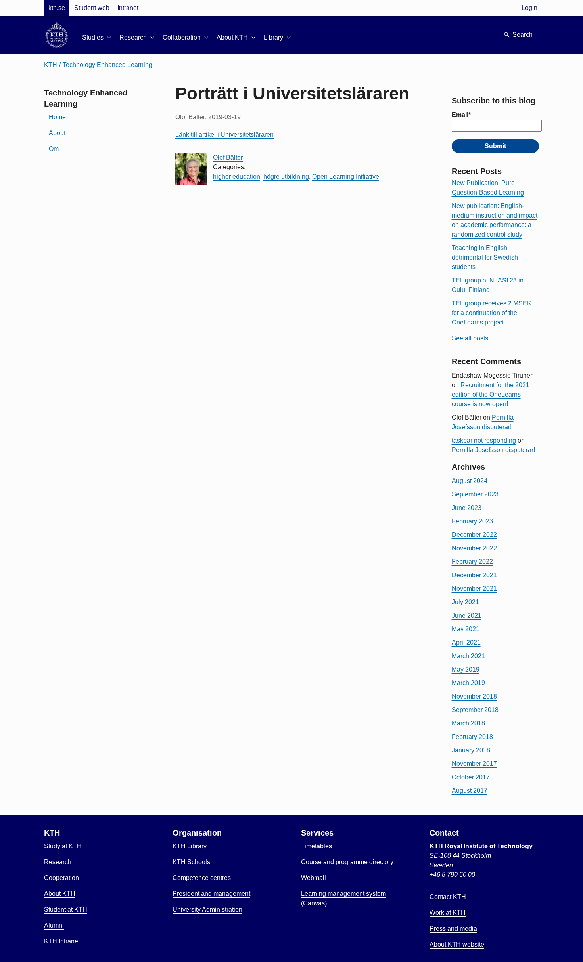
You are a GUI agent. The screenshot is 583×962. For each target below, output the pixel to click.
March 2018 (468, 723)
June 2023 (466, 507)
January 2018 (471, 750)
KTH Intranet (62, 941)
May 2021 (465, 629)
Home (57, 117)
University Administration (207, 909)
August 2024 (469, 480)
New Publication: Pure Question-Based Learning (488, 187)
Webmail (313, 877)
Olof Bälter (228, 157)
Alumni (54, 925)
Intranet (127, 7)
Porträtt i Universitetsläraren (292, 93)
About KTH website (457, 944)
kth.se (56, 7)
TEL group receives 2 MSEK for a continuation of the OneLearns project (491, 313)
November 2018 (474, 696)
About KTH (59, 893)
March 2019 (468, 683)
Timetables (316, 846)
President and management (211, 893)
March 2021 (468, 656)
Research (57, 862)
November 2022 (474, 548)
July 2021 (465, 602)
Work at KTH (448, 912)
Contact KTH (448, 896)
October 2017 (471, 777)
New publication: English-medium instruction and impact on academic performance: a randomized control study (494, 220)
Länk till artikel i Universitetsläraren (224, 134)
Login (529, 7)
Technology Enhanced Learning (107, 64)
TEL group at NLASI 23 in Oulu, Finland (488, 285)
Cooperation (61, 877)
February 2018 (472, 736)
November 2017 (474, 763)
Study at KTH (63, 846)
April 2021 (466, 642)
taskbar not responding (484, 440)
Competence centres (202, 877)
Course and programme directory (347, 862)
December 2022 (474, 534)
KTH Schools (191, 862)
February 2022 (472, 561)
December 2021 (474, 575)
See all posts (470, 338)
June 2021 (466, 615)
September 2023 (475, 494)
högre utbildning (286, 176)
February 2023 (472, 521)
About (57, 133)
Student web (91, 7)
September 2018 (475, 709)
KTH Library (190, 846)
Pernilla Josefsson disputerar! (493, 450)
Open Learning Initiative (345, 176)
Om (54, 148)
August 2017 (469, 790)
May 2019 (465, 669)
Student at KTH (65, 909)
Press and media (453, 928)
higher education (236, 176)
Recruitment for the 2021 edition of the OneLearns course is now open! (490, 394)
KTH (50, 64)
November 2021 (474, 588)
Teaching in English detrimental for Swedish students (485, 257)
